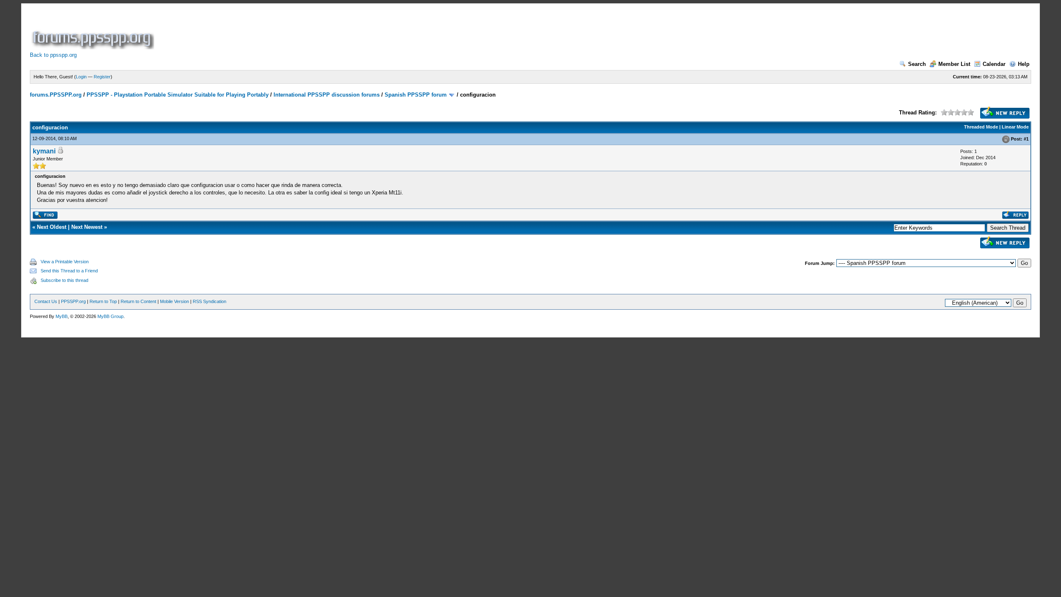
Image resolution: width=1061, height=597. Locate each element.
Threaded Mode (981, 126)
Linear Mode (1015, 126)
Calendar (994, 64)
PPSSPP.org (73, 301)
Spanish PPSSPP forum (416, 95)
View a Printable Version (65, 261)
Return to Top (103, 301)
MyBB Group (110, 316)
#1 (1026, 138)
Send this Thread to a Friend (69, 270)
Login (81, 76)
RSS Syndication (209, 301)
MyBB (62, 316)
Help (1024, 64)
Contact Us (45, 301)
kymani (44, 151)
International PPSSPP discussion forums (327, 95)
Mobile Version (174, 301)
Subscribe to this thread (64, 280)
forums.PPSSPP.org (56, 95)
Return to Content (138, 301)
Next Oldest (51, 227)
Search (917, 64)
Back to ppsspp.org (53, 55)
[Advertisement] (307, 30)
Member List (954, 64)
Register (102, 76)
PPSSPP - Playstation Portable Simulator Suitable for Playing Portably (178, 95)
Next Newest (86, 227)
